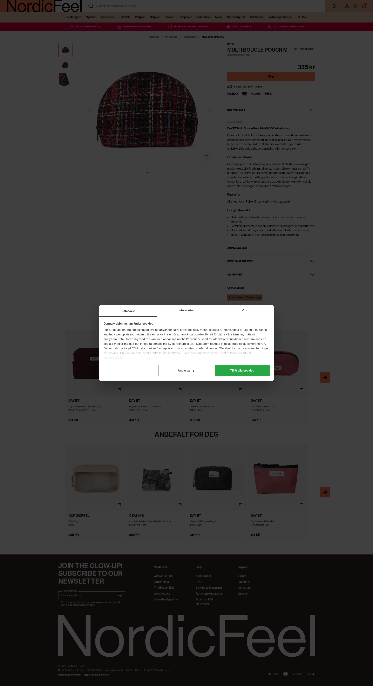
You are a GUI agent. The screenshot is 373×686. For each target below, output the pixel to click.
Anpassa (184, 370)
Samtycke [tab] (128, 311)
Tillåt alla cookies (242, 370)
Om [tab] (244, 310)
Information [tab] (186, 310)
